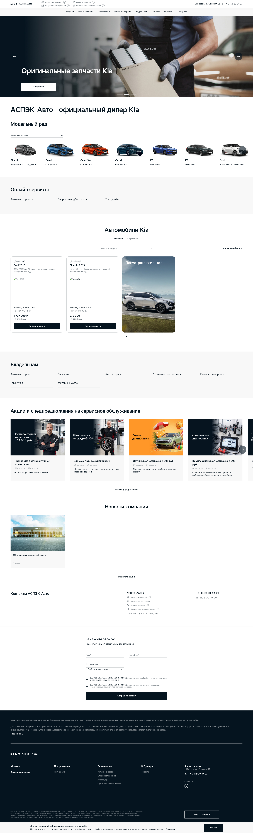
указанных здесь (112, 680)
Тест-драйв (59, 772)
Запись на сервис (122, 12)
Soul (222, 160)
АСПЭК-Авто (134, 593)
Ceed (48, 160)
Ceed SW (85, 160)
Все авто (118, 239)
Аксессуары (103, 780)
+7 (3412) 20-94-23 (233, 4)
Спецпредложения (107, 776)
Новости (145, 772)
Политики (170, 829)
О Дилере (155, 12)
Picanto (15, 160)
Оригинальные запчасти (109, 784)
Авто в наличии (85, 12)
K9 (186, 160)
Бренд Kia (182, 12)
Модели (70, 12)
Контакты (169, 12)
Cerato (119, 160)
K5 (151, 160)
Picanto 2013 (77, 265)
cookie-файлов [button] (95, 829)
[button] (120, 94)
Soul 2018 (19, 265)
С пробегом (133, 239)
